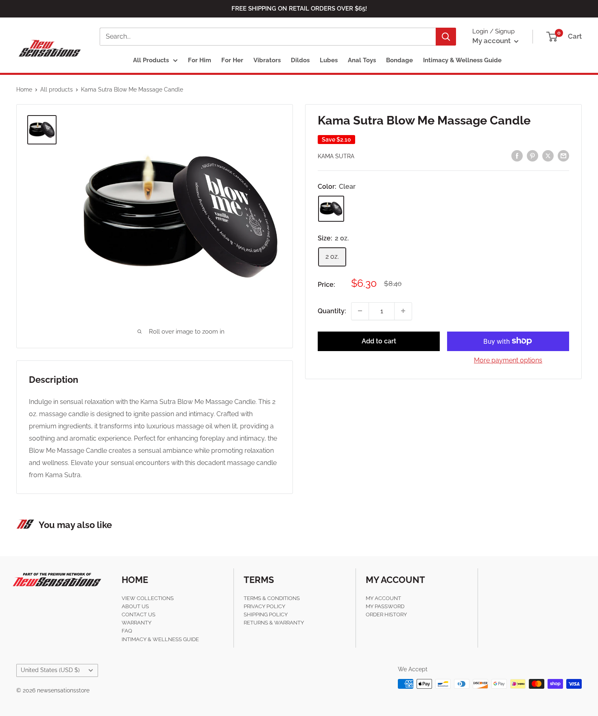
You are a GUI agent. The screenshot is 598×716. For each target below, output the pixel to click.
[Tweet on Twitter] (548, 155)
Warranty (136, 623)
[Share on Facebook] (517, 155)
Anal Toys (362, 60)
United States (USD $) (50, 670)
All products (56, 89)
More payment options (508, 360)
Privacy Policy (264, 606)
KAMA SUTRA (336, 156)
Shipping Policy (266, 614)
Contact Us (138, 614)
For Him (199, 60)
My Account (383, 598)
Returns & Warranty (274, 623)
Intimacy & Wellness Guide (462, 60)
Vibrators (267, 60)
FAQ (127, 631)
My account (492, 41)
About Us (135, 606)
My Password (385, 606)
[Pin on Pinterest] (532, 155)
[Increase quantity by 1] (403, 310)
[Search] (446, 37)
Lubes (329, 60)
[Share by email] (563, 155)
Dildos (300, 60)
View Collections (148, 598)
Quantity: (332, 310)
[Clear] (331, 209)
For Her (232, 60)
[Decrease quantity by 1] (360, 310)
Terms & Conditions (272, 598)
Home (24, 89)
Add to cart (379, 341)
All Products (151, 60)
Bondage (399, 60)
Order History (386, 614)
